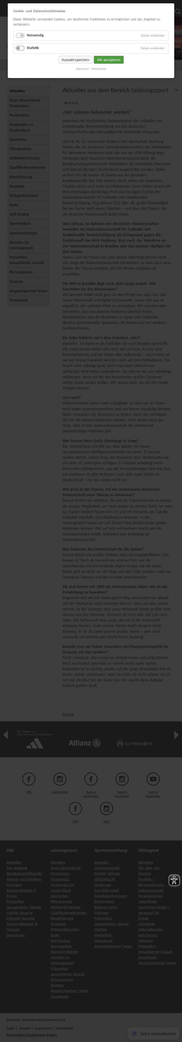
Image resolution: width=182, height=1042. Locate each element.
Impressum (82, 68)
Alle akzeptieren (108, 60)
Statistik (33, 48)
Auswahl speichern (75, 60)
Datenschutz (99, 68)
